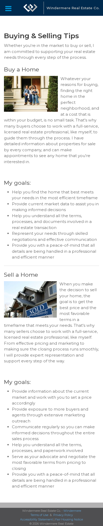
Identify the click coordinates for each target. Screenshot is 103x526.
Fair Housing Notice (69, 519)
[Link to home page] (30, 8)
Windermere (72, 511)
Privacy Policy (63, 515)
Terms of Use (39, 515)
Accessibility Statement (36, 519)
